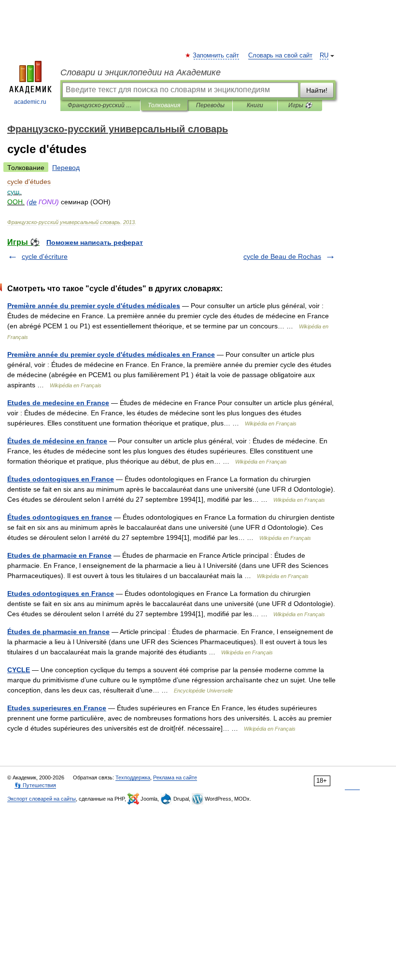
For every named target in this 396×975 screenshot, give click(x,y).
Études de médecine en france (57, 441)
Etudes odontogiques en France (60, 593)
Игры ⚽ (300, 105)
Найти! (316, 90)
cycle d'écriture (45, 256)
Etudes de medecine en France (58, 403)
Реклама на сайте (175, 777)
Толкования (164, 105)
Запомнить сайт (216, 55)
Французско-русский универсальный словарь (100, 105)
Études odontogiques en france (59, 517)
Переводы (210, 105)
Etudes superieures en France (56, 708)
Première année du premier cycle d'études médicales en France (111, 354)
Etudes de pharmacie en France (59, 555)
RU (324, 55)
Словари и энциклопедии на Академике (140, 72)
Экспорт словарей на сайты (41, 799)
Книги (255, 105)
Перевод (66, 167)
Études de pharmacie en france (58, 632)
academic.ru (30, 102)
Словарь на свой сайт (280, 55)
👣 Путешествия (35, 785)
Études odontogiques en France (60, 479)
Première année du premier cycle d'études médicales (93, 306)
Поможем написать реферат (94, 242)
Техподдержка (132, 777)
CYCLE (18, 670)
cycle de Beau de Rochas (282, 256)
